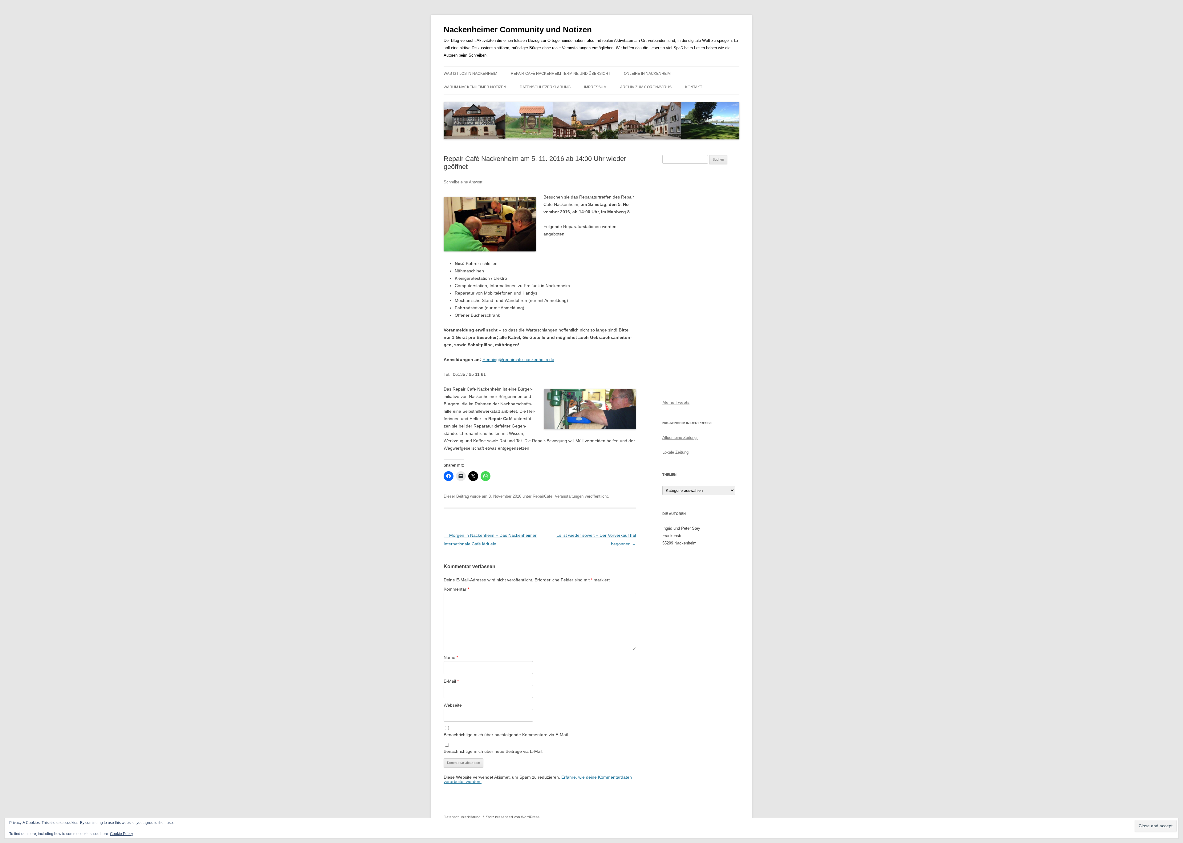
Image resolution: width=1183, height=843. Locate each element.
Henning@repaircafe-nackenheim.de (518, 359)
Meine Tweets (675, 402)
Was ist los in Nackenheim (470, 73)
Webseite (453, 705)
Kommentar (456, 589)
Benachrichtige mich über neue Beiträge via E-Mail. (493, 751)
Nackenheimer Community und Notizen (518, 29)
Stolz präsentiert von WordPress (512, 817)
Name (451, 657)
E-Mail (451, 681)
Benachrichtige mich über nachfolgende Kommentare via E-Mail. (506, 734)
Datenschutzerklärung (545, 87)
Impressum (595, 87)
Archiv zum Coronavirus (646, 87)
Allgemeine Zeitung (680, 437)
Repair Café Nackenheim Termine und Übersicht (560, 73)
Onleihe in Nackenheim (647, 73)
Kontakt (693, 87)
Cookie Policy (121, 834)
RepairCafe (542, 496)
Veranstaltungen (569, 496)
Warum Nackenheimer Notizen (475, 87)
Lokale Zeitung (675, 452)
